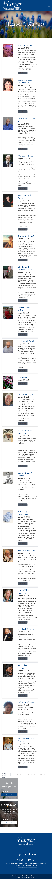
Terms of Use (26, 877)
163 (41, 774)
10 (34, 774)
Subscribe (9, 794)
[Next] (48, 774)
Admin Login (32, 877)
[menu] (49, 6)
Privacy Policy (20, 877)
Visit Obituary (22, 73)
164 (45, 774)
